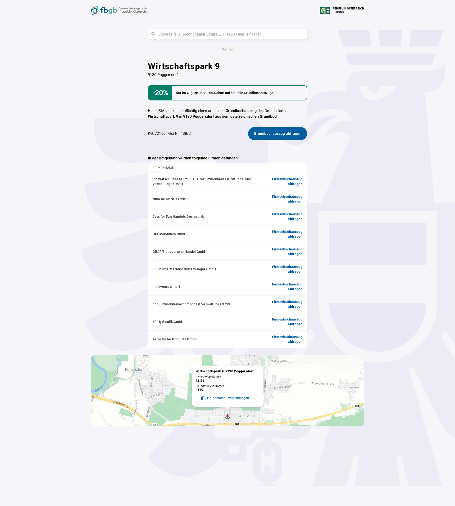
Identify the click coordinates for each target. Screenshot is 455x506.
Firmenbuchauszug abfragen (287, 181)
